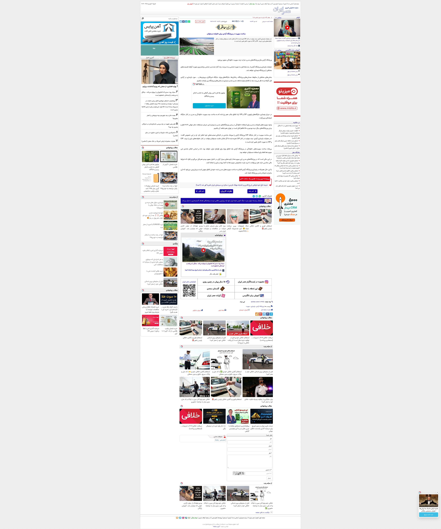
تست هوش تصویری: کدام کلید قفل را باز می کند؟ (288, 187)
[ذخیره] (236, 21)
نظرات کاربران (226, 191)
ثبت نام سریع (428, 514)
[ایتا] (257, 314)
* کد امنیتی (269, 470)
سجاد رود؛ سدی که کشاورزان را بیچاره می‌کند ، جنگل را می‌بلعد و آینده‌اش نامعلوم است (205, 265)
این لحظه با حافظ (250, 288)
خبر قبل (201, 191)
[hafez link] (226, 27)
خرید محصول (209, 105)
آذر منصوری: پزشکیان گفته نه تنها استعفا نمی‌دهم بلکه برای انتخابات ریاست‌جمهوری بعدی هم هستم (287, 40)
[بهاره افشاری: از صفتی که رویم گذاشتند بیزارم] (159, 72)
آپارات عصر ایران (214, 295)
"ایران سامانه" (216, 527)
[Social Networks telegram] (254, 196)
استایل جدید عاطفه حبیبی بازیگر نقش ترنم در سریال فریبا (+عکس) (287, 142)
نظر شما (269, 435)
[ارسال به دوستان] (234, 21)
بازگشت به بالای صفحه (263, 512)
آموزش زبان (190, 4)
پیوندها (220, 518)
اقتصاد (241, 4)
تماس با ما (290, 4)
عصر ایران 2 (196, 4)
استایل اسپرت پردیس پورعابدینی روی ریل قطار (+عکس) (288, 137)
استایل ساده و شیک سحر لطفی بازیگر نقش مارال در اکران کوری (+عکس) (287, 147)
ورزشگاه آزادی (260, 306)
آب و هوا (270, 4)
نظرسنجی (275, 4)
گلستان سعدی (213, 288)
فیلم (202, 4)
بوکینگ (217, 440)
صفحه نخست (270, 21)
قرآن (210, 4)
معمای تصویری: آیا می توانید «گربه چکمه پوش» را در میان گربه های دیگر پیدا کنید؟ (288, 162)
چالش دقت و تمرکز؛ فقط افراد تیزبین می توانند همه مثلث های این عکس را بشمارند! (288, 157)
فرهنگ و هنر (222, 4)
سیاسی (246, 4)
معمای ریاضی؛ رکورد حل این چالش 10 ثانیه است (287, 182)
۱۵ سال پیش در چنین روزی (214, 282)
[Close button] (437, 492)
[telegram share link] (186, 21)
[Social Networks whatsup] (260, 196)
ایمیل (270, 446)
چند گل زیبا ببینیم (293, 46)
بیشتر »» (278, 17)
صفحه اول (296, 4)
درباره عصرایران (243, 518)
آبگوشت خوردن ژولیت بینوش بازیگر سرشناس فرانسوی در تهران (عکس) (289, 132)
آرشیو (285, 4)
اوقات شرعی (264, 4)
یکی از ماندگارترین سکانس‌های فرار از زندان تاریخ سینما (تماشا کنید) (203, 270)
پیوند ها (258, 4)
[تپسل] (194, 84)
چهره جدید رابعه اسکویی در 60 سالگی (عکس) (289, 127)
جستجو (281, 4)
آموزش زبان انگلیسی (251, 295)
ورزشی (233, 4)
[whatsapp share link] (189, 21)
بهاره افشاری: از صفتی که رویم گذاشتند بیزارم (159, 86)
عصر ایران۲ (252, 518)
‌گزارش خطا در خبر (200, 22)
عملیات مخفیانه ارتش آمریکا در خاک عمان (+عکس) (257, 17)
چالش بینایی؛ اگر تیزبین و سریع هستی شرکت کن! (288, 177)
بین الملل (228, 4)
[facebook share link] (183, 21)
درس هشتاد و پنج (293, 72)
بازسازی (253, 306)
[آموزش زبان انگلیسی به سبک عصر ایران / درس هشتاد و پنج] (287, 60)
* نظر (270, 453)
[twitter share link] (181, 21)
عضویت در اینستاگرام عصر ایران (251, 282)
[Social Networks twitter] (257, 196)
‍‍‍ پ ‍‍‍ (241, 21)
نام (271, 439)
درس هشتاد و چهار (292, 75)
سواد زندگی (252, 4)
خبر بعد (251, 191)
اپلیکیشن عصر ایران (189, 282)
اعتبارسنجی (223, 440)
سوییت (248, 306)
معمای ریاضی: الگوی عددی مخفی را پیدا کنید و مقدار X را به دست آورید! (288, 172)
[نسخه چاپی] (233, 21)
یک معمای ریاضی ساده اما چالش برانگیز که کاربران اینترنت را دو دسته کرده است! (287, 167)
